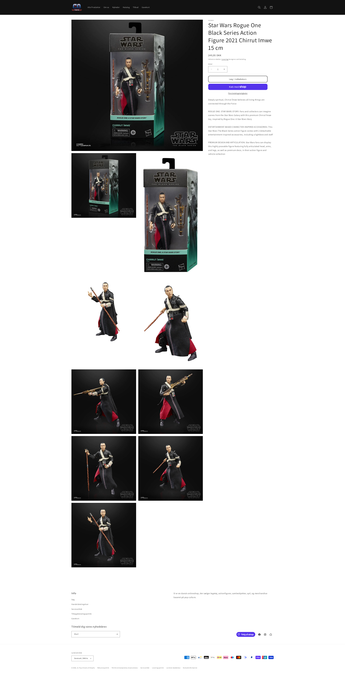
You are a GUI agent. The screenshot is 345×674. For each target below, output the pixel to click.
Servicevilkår (76, 609)
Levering (225, 59)
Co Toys (79, 668)
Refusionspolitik (103, 668)
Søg (73, 599)
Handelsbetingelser (80, 604)
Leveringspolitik (158, 668)
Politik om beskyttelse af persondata (125, 668)
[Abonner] (117, 634)
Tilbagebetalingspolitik (81, 614)
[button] (259, 7)
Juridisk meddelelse (173, 668)
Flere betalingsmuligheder (238, 93)
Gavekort (75, 618)
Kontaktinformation (190, 668)
